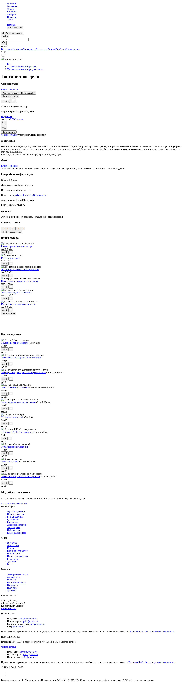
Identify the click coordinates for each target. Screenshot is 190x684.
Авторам (11, 14)
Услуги (10, 9)
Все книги (6, 49)
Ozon (35, 195)
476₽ (4, 287)
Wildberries (20, 195)
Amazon (42, 195)
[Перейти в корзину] (7, 53)
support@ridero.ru (28, 618)
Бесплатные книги (16, 582)
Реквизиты (12, 559)
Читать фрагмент (10, 96)
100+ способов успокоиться (15, 387)
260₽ (4, 349)
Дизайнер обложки (16, 524)
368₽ (4, 394)
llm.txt (10, 564)
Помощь (11, 24)
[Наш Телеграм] (8, 675)
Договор (11, 561)
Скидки (52, 49)
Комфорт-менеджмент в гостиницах (19, 281)
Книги (10, 548)
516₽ (4, 483)
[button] (95, 43)
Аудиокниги (13, 577)
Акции (10, 19)
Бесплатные (42, 49)
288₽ (4, 379)
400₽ (4, 264)
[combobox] (95, 39)
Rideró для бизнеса (16, 532)
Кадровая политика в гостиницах (18, 304)
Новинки (11, 579)
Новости (11, 17)
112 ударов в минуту (11, 417)
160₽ (4, 453)
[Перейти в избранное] (3, 53)
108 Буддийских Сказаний (14, 447)
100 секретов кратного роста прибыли (20, 476)
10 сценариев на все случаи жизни (18, 402)
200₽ (4, 409)
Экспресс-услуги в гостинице (16, 292)
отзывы (13, 135)
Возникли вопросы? (17, 551)
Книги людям (73, 49)
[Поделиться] (4, 127)
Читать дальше (8, 647)
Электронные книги (17, 574)
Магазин (11, 3)
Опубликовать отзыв (11, 232)
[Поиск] (4, 43)
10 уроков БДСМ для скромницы (18, 432)
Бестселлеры (29, 49)
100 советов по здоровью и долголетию (21, 357)
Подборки (61, 49)
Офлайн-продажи (16, 511)
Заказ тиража (13, 527)
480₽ (4, 252)
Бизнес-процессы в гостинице (16, 246)
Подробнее (6, 116)
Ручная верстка (15, 516)
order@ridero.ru (37, 624)
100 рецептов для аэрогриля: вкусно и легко (23, 372)
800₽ (4, 423)
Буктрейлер (13, 519)
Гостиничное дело (10, 258)
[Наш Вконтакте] (8, 672)
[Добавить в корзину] (13, 100)
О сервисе (12, 6)
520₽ (4, 468)
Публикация (13, 530)
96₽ (4, 438)
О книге (5, 135)
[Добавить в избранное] (4, 123)
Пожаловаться (8, 132)
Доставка (11, 590)
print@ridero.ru (30, 621)
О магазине (13, 545)
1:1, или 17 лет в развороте (14, 343)
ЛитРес (29, 195)
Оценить (18, 119)
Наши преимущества (17, 556)
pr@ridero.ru (17, 626)
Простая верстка (15, 514)
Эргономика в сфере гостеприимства (20, 269)
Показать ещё (8, 313)
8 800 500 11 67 (8, 608)
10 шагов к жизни (10, 461)
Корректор (12, 522)
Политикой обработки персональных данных (151, 631)
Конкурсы (12, 11)
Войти (5, 36)
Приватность (13, 553)
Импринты (17, 49)
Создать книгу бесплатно (14, 503)
